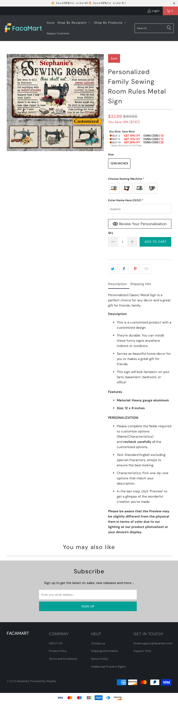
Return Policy (99, 659)
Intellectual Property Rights (108, 666)
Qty (110, 233)
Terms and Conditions (63, 659)
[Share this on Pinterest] (135, 269)
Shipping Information (104, 651)
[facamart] (23, 28)
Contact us (98, 643)
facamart (23, 681)
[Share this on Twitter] (112, 269)
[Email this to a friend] (146, 269)
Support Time (142, 651)
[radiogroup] (139, 188)
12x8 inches (119, 163)
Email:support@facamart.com (153, 643)
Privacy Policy (58, 651)
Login (156, 11)
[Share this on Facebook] (124, 269)
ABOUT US (56, 643)
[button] (74, 22)
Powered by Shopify (43, 681)
